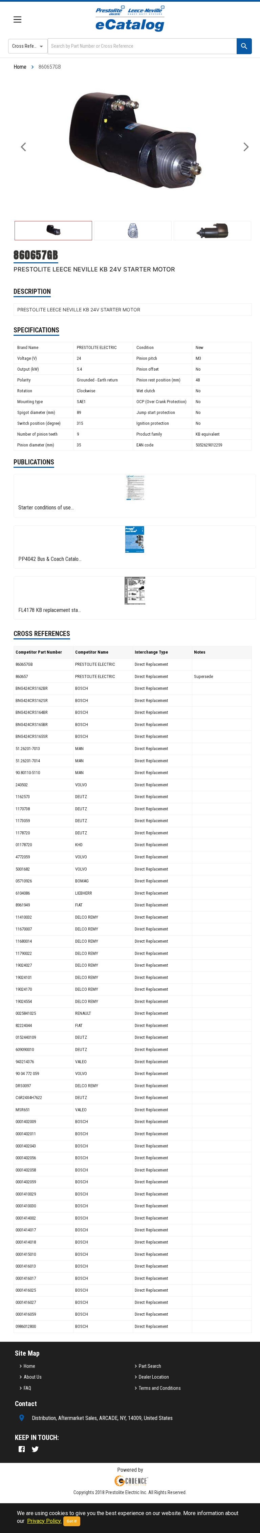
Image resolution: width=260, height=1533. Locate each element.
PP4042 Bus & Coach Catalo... (50, 559)
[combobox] (141, 46)
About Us (33, 1377)
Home (20, 67)
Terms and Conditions (160, 1388)
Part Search (150, 1366)
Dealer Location (154, 1377)
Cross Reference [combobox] (28, 46)
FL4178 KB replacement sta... (49, 610)
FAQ (27, 1388)
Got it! (72, 1521)
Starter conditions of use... (46, 507)
